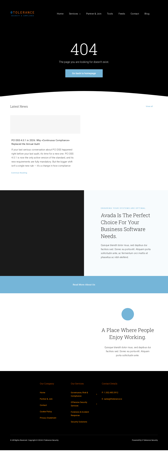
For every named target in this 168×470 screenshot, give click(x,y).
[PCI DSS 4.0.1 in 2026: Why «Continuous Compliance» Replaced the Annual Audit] (45, 124)
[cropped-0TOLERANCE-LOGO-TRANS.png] (22, 11)
